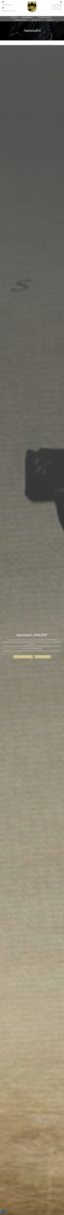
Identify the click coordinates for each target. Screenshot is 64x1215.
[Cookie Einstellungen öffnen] (3, 1213)
